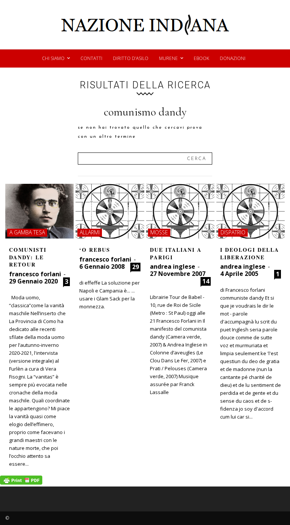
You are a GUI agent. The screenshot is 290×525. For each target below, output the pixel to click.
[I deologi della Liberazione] (250, 211)
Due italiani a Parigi (176, 253)
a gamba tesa (27, 232)
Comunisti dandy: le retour (27, 257)
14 (205, 281)
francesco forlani (35, 274)
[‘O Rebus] (110, 211)
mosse (159, 232)
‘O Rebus (94, 250)
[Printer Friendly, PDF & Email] (21, 482)
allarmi (90, 232)
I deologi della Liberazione (249, 253)
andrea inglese (172, 266)
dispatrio (233, 232)
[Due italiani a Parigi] (180, 211)
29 (135, 267)
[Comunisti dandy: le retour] (39, 211)
